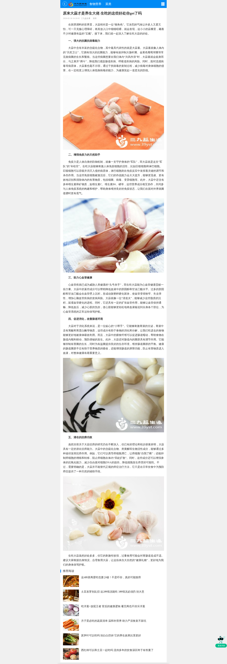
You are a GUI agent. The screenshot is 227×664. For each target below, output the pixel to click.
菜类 (108, 4)
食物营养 (95, 4)
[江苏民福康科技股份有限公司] (77, 4)
